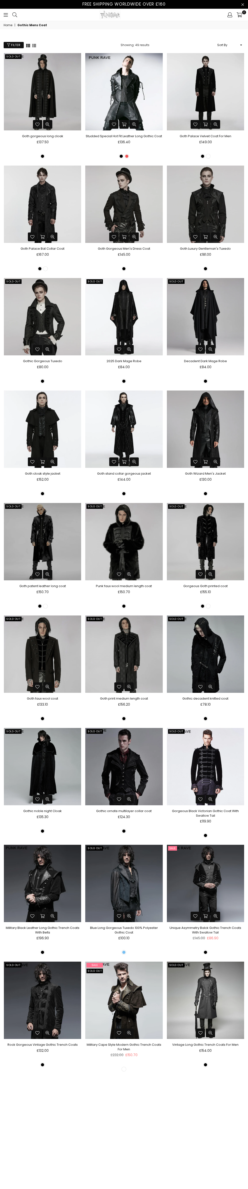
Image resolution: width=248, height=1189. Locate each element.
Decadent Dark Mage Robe (205, 361)
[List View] (34, 45)
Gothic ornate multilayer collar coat (124, 811)
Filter (15, 45)
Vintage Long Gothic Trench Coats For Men (205, 1044)
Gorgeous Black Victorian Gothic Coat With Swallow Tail (205, 813)
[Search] (14, 14)
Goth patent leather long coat (42, 586)
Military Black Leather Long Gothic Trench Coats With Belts (42, 930)
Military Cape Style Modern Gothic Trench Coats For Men (124, 1046)
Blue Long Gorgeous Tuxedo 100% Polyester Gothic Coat (124, 930)
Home (8, 25)
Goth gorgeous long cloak (42, 136)
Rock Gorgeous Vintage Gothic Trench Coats (43, 1044)
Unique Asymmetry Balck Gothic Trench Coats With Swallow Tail (205, 930)
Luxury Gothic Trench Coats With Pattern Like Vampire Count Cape (42, 1163)
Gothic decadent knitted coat (205, 698)
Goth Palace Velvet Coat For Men (205, 136)
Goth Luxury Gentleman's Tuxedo (205, 248)
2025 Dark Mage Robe (124, 361)
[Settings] (229, 14)
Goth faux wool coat (42, 698)
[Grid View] (28, 45)
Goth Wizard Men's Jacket (205, 473)
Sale (172, 848)
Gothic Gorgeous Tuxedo (42, 361)
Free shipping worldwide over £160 (124, 4)
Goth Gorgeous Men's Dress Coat (124, 248)
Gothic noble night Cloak (42, 811)
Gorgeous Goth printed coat (205, 586)
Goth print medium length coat (124, 698)
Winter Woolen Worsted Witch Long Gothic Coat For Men (124, 1163)
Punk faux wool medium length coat (124, 586)
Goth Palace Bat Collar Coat (42, 248)
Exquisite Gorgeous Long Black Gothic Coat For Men (205, 1163)
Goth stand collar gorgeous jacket (124, 473)
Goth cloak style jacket (42, 473)
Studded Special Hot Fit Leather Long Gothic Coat (124, 136)
